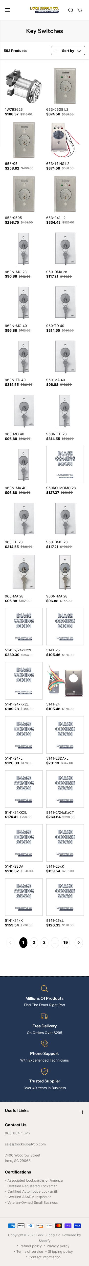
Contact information (45, 1257)
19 (65, 942)
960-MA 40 (55, 380)
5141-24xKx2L (17, 704)
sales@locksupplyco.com (25, 1144)
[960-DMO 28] (65, 518)
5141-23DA (14, 866)
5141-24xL (13, 758)
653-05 (11, 163)
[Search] (70, 10)
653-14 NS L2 (57, 163)
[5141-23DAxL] (65, 735)
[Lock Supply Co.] (44, 10)
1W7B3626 (14, 109)
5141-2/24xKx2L (18, 650)
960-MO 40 (14, 434)
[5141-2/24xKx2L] (24, 626)
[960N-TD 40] (24, 356)
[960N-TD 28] (65, 410)
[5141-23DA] (24, 843)
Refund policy (31, 1246)
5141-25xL (55, 920)
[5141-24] (65, 681)
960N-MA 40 (15, 488)
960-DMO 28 (57, 542)
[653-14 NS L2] (65, 140)
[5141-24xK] (24, 897)
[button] (8, 10)
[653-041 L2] (65, 194)
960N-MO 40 (16, 326)
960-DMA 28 (56, 272)
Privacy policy (58, 1246)
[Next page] (79, 943)
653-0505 (13, 218)
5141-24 (53, 704)
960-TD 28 (14, 542)
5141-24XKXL (16, 812)
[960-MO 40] (24, 410)
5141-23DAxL (57, 758)
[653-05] (24, 140)
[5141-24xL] (24, 735)
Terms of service (29, 1251)
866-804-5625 (17, 1133)
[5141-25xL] (65, 897)
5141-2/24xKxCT (60, 812)
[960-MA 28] (24, 573)
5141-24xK (14, 920)
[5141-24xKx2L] (24, 681)
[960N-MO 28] (24, 248)
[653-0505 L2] (65, 86)
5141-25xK (55, 866)
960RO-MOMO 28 (61, 488)
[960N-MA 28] (65, 573)
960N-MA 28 (56, 596)
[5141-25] (65, 626)
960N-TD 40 (15, 380)
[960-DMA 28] (65, 248)
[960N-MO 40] (24, 302)
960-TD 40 (55, 326)
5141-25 (53, 650)
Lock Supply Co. (48, 1235)
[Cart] (79, 10)
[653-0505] (24, 194)
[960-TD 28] (24, 518)
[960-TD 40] (65, 302)
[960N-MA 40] (24, 464)
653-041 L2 (56, 218)
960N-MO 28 (16, 272)
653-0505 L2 (57, 109)
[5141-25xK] (65, 843)
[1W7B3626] (24, 86)
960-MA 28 (14, 596)
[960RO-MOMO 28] (65, 464)
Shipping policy (60, 1251)
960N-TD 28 (56, 434)
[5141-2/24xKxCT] (65, 789)
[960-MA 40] (65, 356)
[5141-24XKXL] (24, 789)
